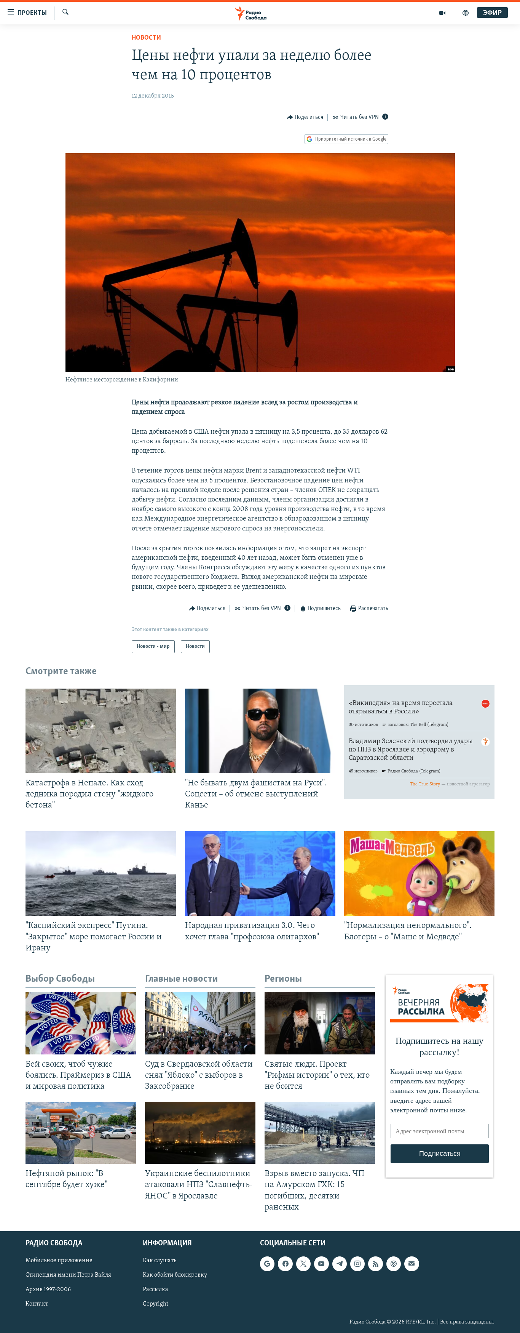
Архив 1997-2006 (48, 1290)
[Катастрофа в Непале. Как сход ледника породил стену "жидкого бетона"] (101, 731)
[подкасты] (465, 13)
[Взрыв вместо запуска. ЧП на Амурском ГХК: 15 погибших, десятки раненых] (320, 1133)
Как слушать (159, 1261)
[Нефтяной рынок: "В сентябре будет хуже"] (81, 1133)
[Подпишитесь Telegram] (339, 1263)
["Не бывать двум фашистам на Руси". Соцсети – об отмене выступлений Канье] (260, 731)
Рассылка (155, 1290)
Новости (146, 38)
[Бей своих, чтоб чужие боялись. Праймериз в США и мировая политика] (81, 1023)
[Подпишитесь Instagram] (357, 1263)
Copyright (155, 1304)
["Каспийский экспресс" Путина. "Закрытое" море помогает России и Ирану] (101, 873)
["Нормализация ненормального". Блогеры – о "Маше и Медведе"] (419, 873)
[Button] (305, 117)
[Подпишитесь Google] (267, 1263)
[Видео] (442, 13)
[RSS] (375, 1263)
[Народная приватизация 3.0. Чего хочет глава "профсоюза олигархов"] (260, 873)
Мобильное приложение (59, 1261)
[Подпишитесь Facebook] (285, 1263)
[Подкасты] (393, 1263)
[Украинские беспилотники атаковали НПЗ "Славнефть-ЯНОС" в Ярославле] (200, 1133)
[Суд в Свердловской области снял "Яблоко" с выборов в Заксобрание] (200, 1023)
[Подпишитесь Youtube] (321, 1263)
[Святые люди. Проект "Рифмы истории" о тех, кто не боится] (320, 1023)
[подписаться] (411, 1263)
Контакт (37, 1304)
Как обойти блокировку (175, 1275)
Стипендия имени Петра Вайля (68, 1275)
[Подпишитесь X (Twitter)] (303, 1263)
